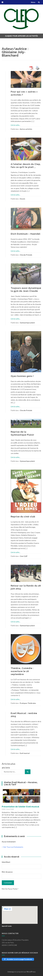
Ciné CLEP (23, 556)
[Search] (27, 771)
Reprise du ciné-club (23, 516)
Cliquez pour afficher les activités (21, 36)
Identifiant (6, 862)
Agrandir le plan (7, 926)
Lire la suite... (15, 125)
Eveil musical (25, 753)
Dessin (22, 199)
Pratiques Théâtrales (28, 703)
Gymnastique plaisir (27, 323)
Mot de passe (7, 872)
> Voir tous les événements (12, 847)
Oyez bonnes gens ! (22, 376)
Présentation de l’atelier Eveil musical (20, 806)
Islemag (11, 972)
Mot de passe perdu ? (10, 889)
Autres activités (26, 129)
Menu (33, 2)
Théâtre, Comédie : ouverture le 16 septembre (22, 671)
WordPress (31, 972)
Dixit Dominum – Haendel (25, 234)
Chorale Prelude (26, 255)
